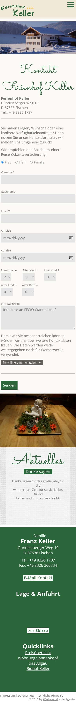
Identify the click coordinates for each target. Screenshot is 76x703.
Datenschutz (26, 695)
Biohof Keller (38, 668)
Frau (8, 162)
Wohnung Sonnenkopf (38, 658)
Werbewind (50, 699)
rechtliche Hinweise (50, 695)
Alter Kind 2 (51, 270)
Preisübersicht (38, 652)
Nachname (9, 191)
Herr (22, 162)
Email (5, 211)
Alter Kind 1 (30, 270)
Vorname (7, 172)
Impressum (7, 695)
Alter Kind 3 (8, 285)
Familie (39, 162)
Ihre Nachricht (10, 304)
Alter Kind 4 (30, 285)
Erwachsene (9, 270)
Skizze (38, 630)
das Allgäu (38, 663)
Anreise (6, 230)
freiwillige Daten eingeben (20, 362)
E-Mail (38, 578)
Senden (9, 385)
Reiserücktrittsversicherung (23, 154)
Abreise (6, 250)
